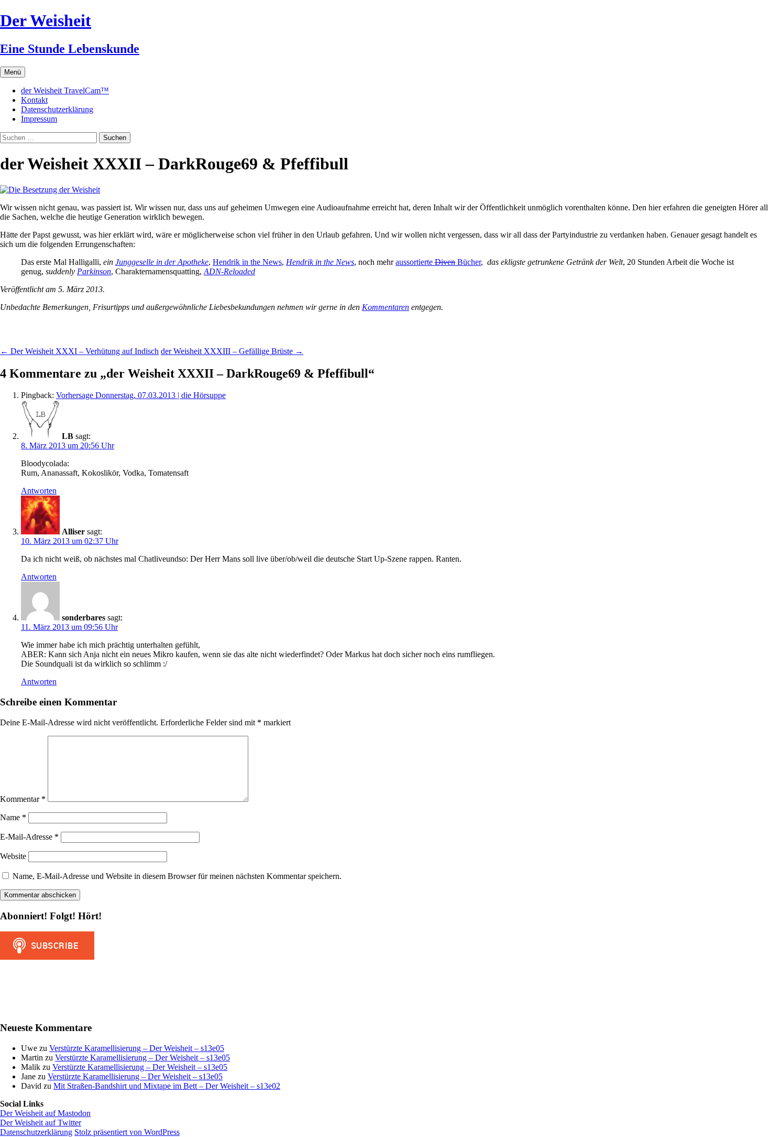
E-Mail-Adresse (29, 836)
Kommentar (23, 799)
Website (13, 856)
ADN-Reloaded (229, 271)
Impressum (39, 118)
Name (13, 817)
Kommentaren (385, 307)
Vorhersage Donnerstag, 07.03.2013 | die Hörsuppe (141, 395)
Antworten (39, 490)
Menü (12, 72)
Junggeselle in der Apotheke (161, 262)
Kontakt (34, 99)
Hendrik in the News (247, 262)
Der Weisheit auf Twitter (40, 1122)
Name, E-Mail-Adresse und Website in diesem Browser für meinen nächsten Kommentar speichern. (177, 876)
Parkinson (94, 271)
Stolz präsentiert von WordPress (127, 1132)
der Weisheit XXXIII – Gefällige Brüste (232, 351)
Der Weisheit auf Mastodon (45, 1113)
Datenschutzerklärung (57, 109)
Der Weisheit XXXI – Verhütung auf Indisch (79, 351)
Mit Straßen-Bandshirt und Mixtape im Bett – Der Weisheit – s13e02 (166, 1085)
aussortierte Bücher (438, 262)
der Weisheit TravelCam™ (65, 90)
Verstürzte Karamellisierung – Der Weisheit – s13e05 (136, 1048)
